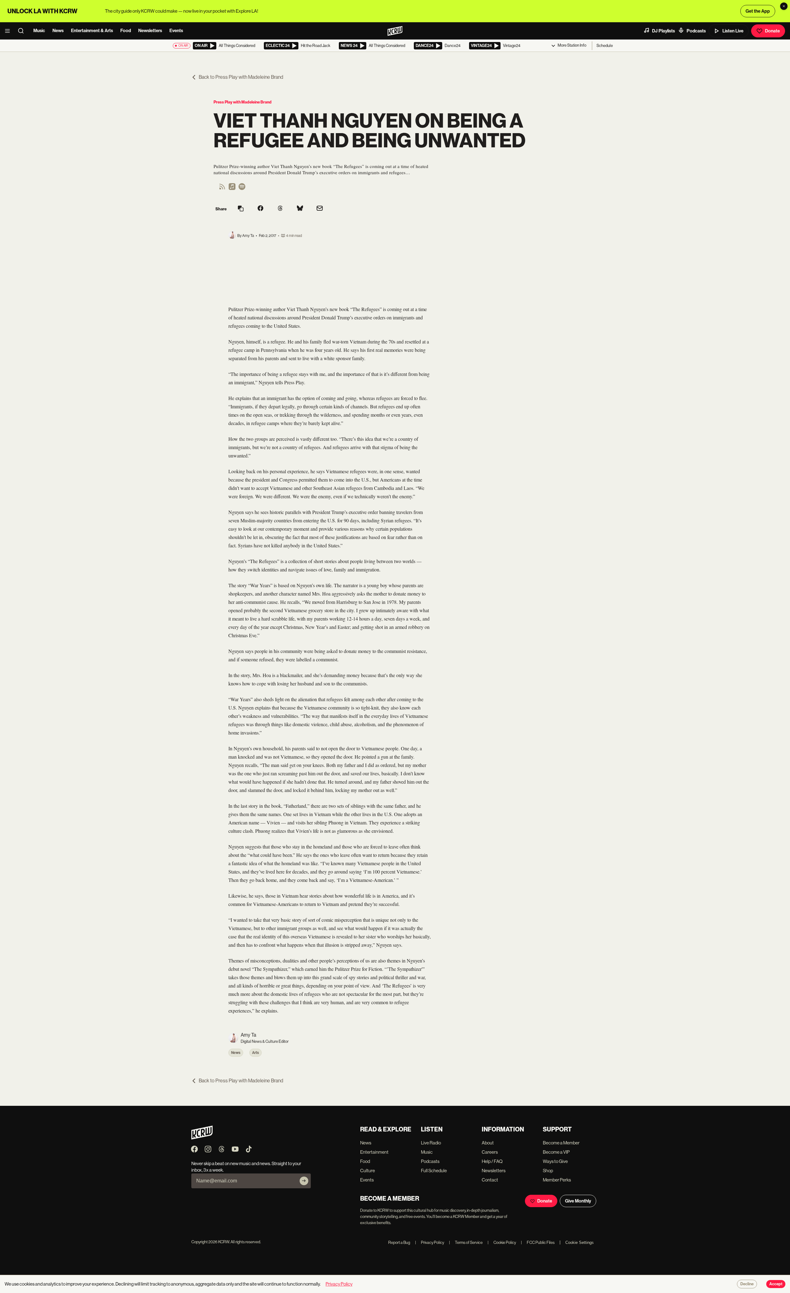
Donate (772, 31)
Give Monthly (578, 1201)
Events (176, 30)
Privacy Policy (429, 1242)
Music (39, 30)
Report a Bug (399, 1242)
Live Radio (431, 1142)
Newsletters (150, 30)
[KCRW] (202, 1137)
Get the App (758, 11)
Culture (367, 1170)
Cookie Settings (579, 1242)
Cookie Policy (502, 1242)
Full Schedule (434, 1170)
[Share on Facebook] (260, 209)
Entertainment (374, 1152)
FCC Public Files (538, 1242)
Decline (747, 1284)
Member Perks (557, 1179)
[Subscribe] (304, 1181)
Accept (775, 1284)
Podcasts (696, 31)
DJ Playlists (663, 31)
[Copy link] (241, 209)
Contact (490, 1179)
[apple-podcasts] (232, 189)
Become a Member (561, 1142)
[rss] (222, 189)
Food (125, 30)
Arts (255, 1053)
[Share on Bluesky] (300, 209)
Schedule (605, 45)
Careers (490, 1152)
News (58, 30)
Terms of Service (466, 1242)
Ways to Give (555, 1161)
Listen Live (732, 31)
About (488, 1142)
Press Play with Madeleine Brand (243, 102)
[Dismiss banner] (784, 6)
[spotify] (242, 189)
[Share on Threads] (280, 209)
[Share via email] (320, 209)
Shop (548, 1170)
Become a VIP (556, 1152)
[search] (23, 31)
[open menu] (9, 31)
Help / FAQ (492, 1161)
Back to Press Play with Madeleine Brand (241, 77)
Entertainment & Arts (92, 30)
